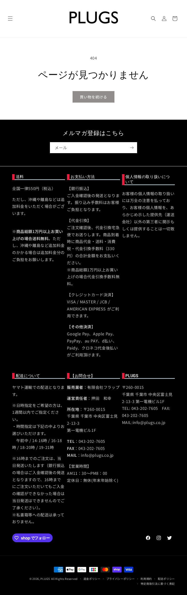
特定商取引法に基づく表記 (158, 583)
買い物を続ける (93, 96)
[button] (10, 18)
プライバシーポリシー (120, 579)
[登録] (131, 147)
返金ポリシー (92, 579)
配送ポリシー (166, 579)
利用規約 (146, 579)
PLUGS (45, 579)
